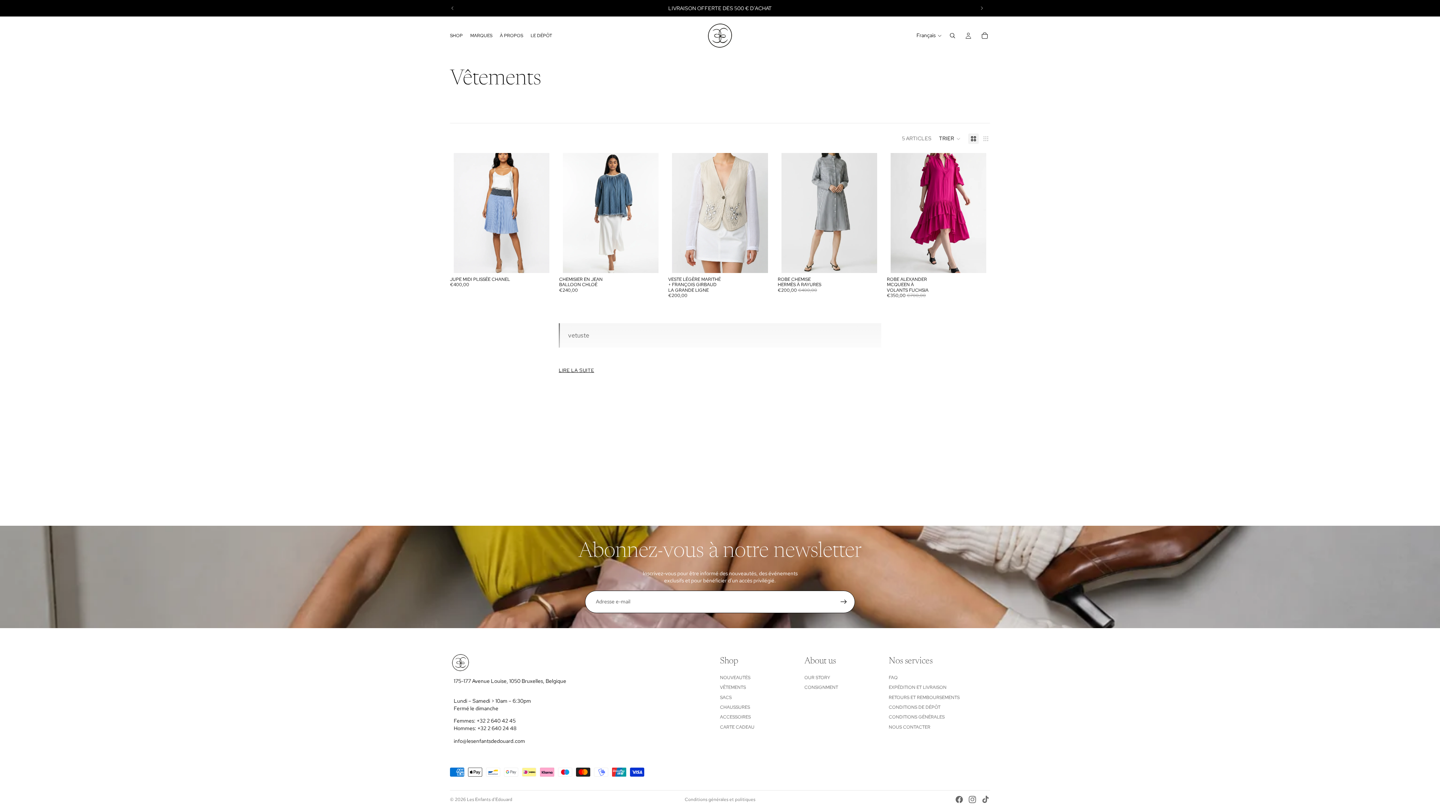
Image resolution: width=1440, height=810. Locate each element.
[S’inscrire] (844, 602)
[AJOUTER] (537, 261)
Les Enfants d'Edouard (489, 799)
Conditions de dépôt (914, 707)
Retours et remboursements (924, 697)
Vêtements (733, 687)
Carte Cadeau (737, 727)
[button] (950, 138)
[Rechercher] (952, 35)
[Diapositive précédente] (452, 8)
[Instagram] (972, 799)
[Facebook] (959, 799)
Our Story (817, 678)
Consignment (821, 687)
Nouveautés (735, 678)
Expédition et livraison (917, 687)
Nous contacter (909, 727)
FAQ (893, 678)
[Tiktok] (985, 799)
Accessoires (735, 717)
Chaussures (735, 707)
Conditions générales (917, 717)
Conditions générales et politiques (720, 799)
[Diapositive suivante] (982, 8)
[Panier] (984, 35)
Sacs (726, 697)
